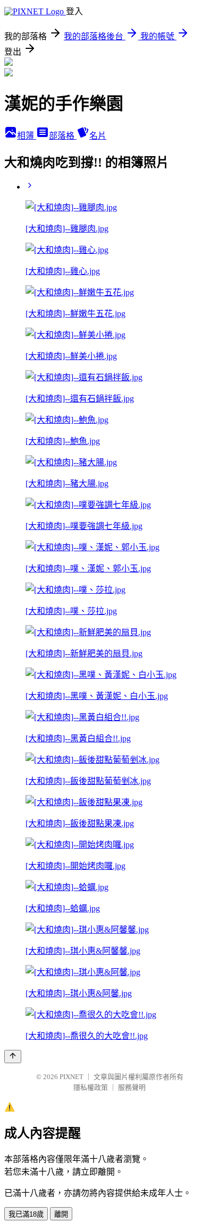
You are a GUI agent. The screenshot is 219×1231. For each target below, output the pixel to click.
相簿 (26, 135)
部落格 (63, 135)
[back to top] (12, 1056)
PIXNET (71, 1077)
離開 (61, 1214)
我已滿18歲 (26, 1214)
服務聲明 (132, 1087)
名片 (97, 135)
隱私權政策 (90, 1087)
